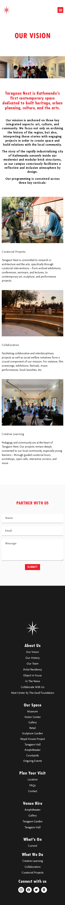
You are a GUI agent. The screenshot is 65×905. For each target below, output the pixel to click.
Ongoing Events (32, 761)
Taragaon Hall (32, 744)
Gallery (32, 722)
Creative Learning (13, 434)
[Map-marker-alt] (44, 890)
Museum (32, 711)
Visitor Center (32, 717)
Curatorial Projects (13, 252)
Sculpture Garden (32, 733)
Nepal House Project (32, 739)
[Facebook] (29, 890)
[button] (60, 10)
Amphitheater (33, 750)
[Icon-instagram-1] (21, 890)
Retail (32, 728)
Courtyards (32, 755)
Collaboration (10, 345)
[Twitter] (36, 890)
